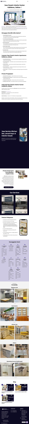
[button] (17, 1)
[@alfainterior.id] (2, 423)
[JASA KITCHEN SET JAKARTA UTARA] (21, 387)
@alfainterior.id (5, 423)
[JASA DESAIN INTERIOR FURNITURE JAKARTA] (8, 387)
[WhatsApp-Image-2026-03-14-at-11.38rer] (4, 1)
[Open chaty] (27, 422)
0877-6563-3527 (8, 91)
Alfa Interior (3, 26)
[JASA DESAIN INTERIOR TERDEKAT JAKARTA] (8, 398)
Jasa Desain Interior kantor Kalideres (22, 27)
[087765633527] (11, 410)
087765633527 (14, 410)
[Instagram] (27, 1)
